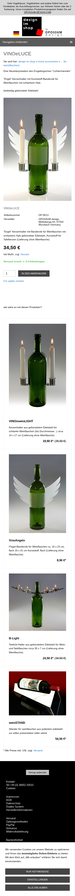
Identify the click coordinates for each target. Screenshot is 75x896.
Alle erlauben (37, 887)
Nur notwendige (37, 871)
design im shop (26, 61)
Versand (25, 254)
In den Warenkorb (34, 273)
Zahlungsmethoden (17, 821)
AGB (9, 799)
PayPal (10, 824)
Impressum (12, 796)
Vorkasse (11, 828)
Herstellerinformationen (19, 809)
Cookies (11, 788)
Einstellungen (37, 879)
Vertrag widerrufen (37, 772)
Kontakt (10, 781)
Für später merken (13, 281)
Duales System (15, 806)
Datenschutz (13, 803)
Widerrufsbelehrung (17, 831)
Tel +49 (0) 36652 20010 (19, 784)
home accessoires (48, 61)
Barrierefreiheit (14, 839)
